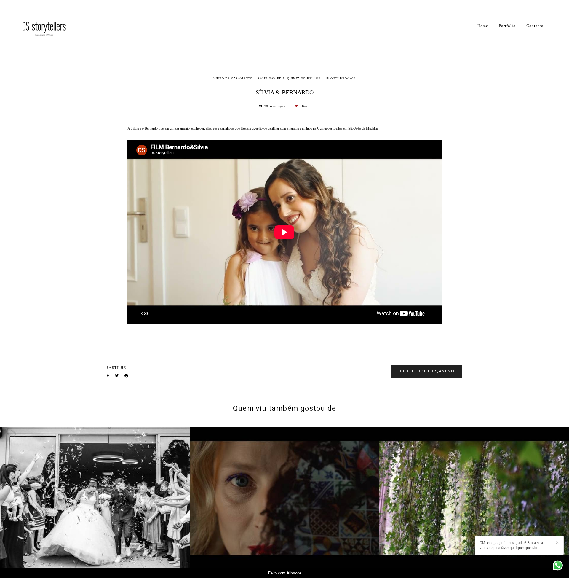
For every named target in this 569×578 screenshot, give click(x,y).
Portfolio (507, 25)
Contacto (535, 25)
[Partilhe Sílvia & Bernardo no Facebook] (108, 376)
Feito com (284, 573)
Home (482, 25)
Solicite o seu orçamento (427, 371)
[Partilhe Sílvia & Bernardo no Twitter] (117, 376)
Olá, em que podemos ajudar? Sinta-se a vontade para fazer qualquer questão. (511, 545)
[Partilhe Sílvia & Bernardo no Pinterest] (126, 376)
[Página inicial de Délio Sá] (49, 25)
